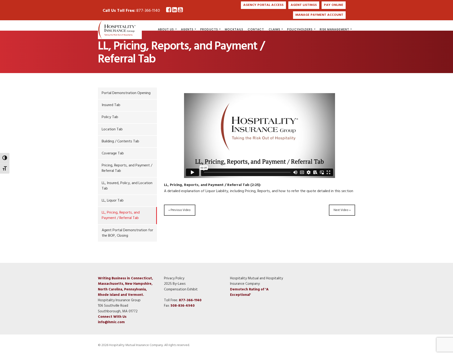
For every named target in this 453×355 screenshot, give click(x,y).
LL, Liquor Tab (113, 201)
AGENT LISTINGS (304, 5)
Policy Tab (110, 117)
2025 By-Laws (175, 284)
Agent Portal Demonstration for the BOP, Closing (127, 233)
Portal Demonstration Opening (126, 93)
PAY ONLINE (333, 5)
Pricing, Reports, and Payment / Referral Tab (127, 168)
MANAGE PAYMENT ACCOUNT (319, 15)
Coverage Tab (113, 153)
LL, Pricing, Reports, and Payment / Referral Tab (121, 215)
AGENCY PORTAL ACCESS (263, 5)
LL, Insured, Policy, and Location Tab (127, 186)
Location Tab (112, 129)
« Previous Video (179, 210)
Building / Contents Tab (120, 141)
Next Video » (342, 210)
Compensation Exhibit (181, 289)
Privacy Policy (174, 278)
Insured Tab (111, 105)
